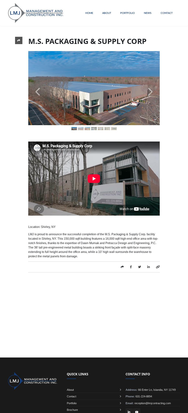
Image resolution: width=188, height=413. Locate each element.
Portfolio (127, 12)
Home (89, 12)
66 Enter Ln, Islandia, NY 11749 (157, 389)
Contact (167, 12)
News (147, 12)
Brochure (72, 409)
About (106, 12)
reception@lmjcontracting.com (152, 403)
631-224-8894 (143, 396)
